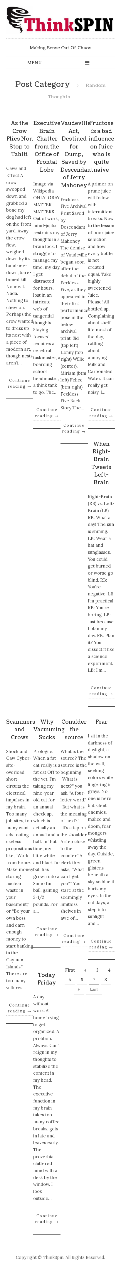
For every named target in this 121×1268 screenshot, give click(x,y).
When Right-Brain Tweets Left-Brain (101, 463)
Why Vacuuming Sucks (49, 729)
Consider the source (74, 729)
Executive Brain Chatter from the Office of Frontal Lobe (46, 146)
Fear (101, 722)
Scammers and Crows (20, 729)
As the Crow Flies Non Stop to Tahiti (19, 139)
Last (94, 989)
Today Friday (47, 979)
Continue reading (20, 383)
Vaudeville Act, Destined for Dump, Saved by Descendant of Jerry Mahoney (76, 154)
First (70, 970)
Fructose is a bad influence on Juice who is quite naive (101, 146)
